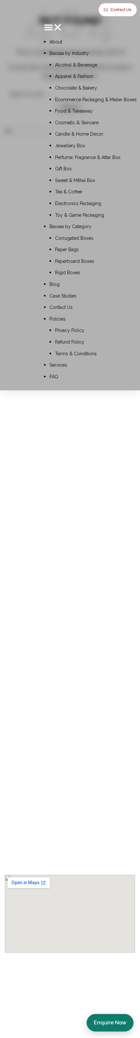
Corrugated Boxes (74, 238)
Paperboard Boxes (74, 261)
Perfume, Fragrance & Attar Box (87, 157)
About (55, 41)
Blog (54, 284)
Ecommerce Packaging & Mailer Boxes (96, 99)
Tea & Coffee (68, 191)
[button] (90, 28)
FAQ (53, 376)
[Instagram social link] (27, 651)
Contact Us (61, 307)
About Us (18, 686)
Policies (57, 319)
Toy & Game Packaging (79, 215)
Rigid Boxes (67, 272)
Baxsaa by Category (70, 226)
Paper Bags (67, 249)
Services (58, 365)
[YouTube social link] (43, 651)
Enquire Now (110, 1023)
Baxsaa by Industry (69, 53)
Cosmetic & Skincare (77, 122)
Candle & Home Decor (79, 134)
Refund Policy (69, 342)
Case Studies (63, 296)
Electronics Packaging (78, 203)
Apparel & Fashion (74, 76)
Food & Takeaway (74, 111)
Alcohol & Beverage (76, 64)
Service (15, 699)
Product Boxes (25, 849)
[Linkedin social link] (60, 651)
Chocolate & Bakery (76, 88)
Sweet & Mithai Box (75, 180)
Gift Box (63, 168)
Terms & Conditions (76, 353)
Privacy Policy (69, 330)
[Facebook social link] (11, 651)
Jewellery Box (70, 145)
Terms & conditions (31, 775)
